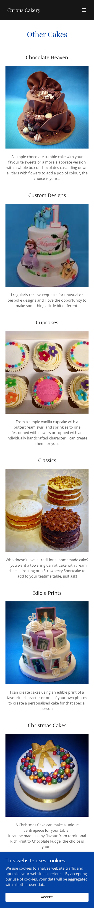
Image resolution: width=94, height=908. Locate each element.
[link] (23, 10)
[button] (84, 10)
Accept (47, 897)
